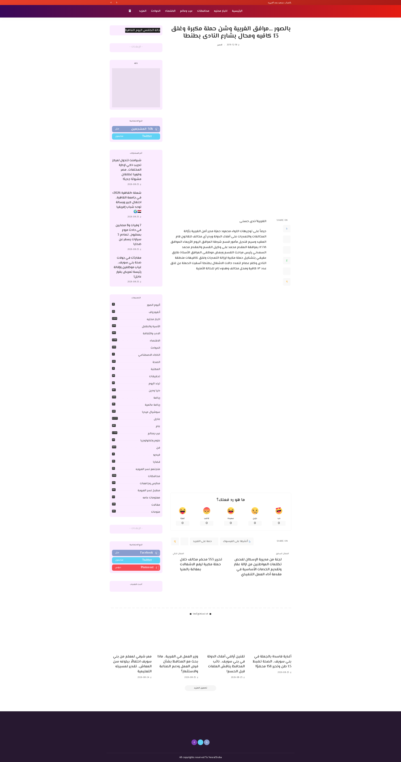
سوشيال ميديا (151, 412)
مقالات (155, 505)
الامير (219, 45)
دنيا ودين (154, 391)
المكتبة (155, 369)
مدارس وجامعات (150, 483)
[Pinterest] (287, 250)
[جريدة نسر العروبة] (273, 11)
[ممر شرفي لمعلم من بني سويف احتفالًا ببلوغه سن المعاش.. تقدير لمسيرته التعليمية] (131, 636)
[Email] (287, 281)
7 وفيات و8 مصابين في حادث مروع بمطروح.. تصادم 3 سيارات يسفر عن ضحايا (128, 235)
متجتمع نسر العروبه (148, 469)
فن (158, 448)
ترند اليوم (154, 384)
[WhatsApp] (287, 260)
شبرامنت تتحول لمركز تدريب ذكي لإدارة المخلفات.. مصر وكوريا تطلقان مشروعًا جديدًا (126, 170)
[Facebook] (116, 2)
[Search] (111, 11)
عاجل (157, 419)
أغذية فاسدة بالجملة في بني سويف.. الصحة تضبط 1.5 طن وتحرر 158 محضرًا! (272, 661)
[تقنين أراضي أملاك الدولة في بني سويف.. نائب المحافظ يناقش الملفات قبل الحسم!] (224, 636)
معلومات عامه (151, 498)
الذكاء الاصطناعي (149, 355)
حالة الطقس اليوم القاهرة (142, 30)
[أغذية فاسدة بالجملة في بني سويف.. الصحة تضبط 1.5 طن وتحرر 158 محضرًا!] (271, 636)
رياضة (157, 398)
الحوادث (155, 348)
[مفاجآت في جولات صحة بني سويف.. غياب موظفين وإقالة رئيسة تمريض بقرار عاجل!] (152, 270)
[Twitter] (113, 2)
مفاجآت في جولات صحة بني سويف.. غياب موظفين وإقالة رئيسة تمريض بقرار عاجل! (127, 267)
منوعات (155, 512)
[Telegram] (287, 271)
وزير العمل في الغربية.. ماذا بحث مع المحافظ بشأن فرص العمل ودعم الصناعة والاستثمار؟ (177, 664)
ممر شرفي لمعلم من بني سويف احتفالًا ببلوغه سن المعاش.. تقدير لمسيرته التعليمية (132, 664)
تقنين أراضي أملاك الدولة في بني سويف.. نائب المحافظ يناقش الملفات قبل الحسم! (226, 664)
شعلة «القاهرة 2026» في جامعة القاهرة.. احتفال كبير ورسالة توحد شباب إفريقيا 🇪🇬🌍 (126, 202)
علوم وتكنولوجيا (150, 441)
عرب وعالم (154, 433)
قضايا (156, 462)
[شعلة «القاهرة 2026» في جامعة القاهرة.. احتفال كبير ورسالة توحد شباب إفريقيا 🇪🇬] (152, 205)
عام (158, 426)
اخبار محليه (153, 319)
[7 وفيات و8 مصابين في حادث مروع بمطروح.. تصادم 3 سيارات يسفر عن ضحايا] (152, 237)
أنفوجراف (154, 312)
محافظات (154, 476)
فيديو (156, 455)
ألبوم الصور (153, 305)
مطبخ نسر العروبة (149, 490)
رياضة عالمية (152, 405)
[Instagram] (111, 2)
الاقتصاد (155, 341)
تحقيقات (154, 376)
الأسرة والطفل (151, 326)
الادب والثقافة (151, 333)
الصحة (156, 362)
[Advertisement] (136, 87)
